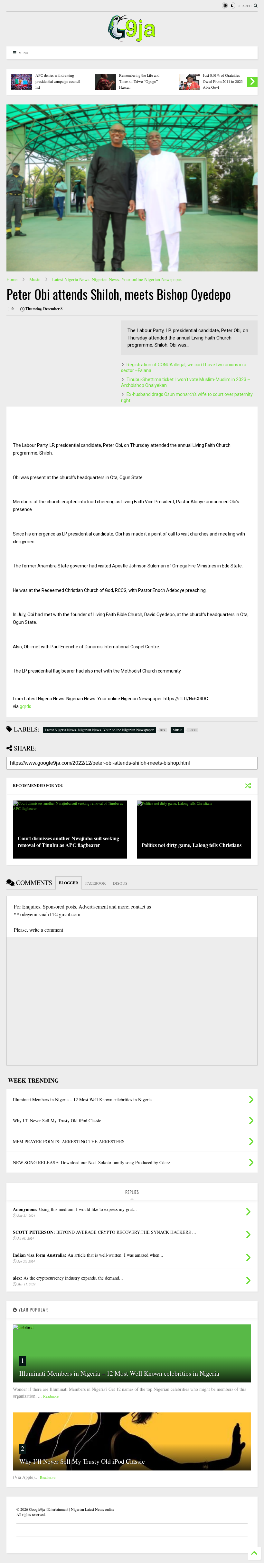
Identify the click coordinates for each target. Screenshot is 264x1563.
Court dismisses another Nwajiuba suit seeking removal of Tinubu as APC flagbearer (68, 841)
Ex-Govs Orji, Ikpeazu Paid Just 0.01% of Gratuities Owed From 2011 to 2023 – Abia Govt (224, 78)
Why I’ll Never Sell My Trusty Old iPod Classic (82, 1461)
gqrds (25, 706)
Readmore (51, 1396)
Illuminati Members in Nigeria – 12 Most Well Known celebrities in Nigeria (119, 1373)
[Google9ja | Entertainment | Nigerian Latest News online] (132, 38)
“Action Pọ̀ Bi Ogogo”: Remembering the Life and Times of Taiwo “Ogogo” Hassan (139, 78)
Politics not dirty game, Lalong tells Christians (191, 845)
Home (11, 279)
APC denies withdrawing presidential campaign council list (57, 81)
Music (34, 279)
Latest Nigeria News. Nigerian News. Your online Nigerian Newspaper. (117, 279)
